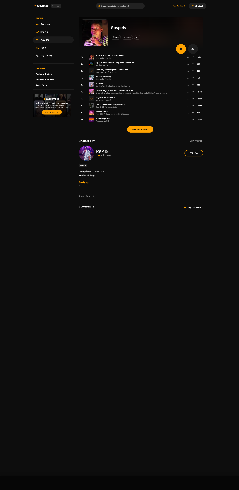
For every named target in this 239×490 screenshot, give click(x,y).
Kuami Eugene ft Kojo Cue (106, 72)
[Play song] (181, 49)
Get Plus (56, 6)
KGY (100, 151)
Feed (43, 47)
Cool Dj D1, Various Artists (106, 107)
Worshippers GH (102, 121)
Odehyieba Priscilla (103, 58)
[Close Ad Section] (68, 96)
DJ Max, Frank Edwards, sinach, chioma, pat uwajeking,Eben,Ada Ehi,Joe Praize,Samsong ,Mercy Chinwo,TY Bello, (131, 94)
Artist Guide (41, 85)
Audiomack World (44, 74)
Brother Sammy (102, 65)
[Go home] (41, 6)
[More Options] (193, 57)
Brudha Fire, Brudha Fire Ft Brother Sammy (113, 86)
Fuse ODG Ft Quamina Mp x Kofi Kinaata (112, 114)
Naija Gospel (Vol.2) (103, 100)
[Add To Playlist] (86, 57)
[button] (140, 57)
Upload (199, 5)
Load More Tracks (140, 129)
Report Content (86, 196)
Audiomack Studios (45, 79)
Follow (194, 153)
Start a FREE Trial (51, 112)
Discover (45, 24)
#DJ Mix (83, 165)
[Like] (188, 57)
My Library (46, 55)
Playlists (45, 39)
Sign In (183, 6)
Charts (44, 32)
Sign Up (176, 6)
